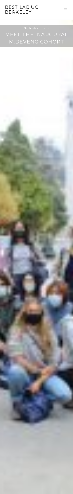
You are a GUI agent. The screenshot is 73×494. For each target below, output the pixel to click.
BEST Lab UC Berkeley (21, 9)
